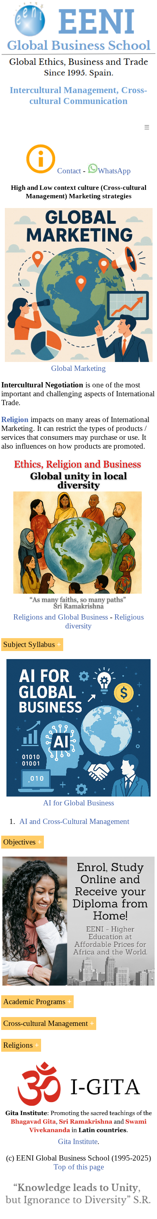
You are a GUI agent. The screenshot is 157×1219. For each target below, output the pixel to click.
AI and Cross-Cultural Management (74, 821)
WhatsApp (114, 170)
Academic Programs (34, 1001)
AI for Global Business (78, 803)
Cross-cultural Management (45, 1023)
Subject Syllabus (29, 644)
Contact (69, 170)
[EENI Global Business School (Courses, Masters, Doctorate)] (78, 76)
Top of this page (79, 1167)
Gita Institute (77, 1141)
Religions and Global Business (60, 617)
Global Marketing (78, 368)
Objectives (19, 842)
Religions (18, 1045)
